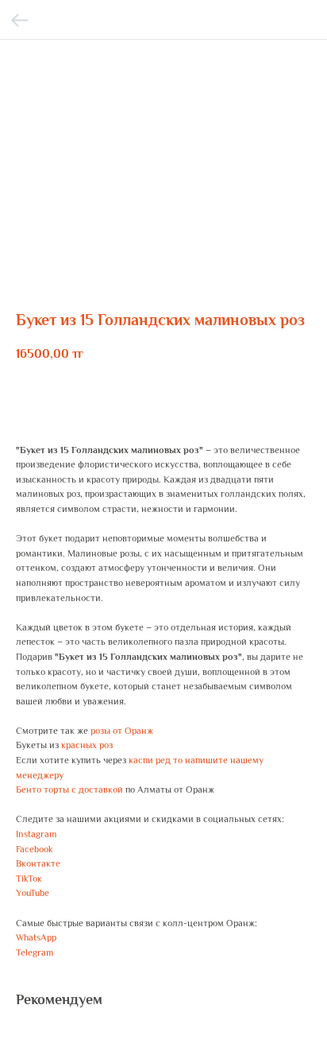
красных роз (87, 745)
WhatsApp (36, 937)
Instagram (36, 834)
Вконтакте (38, 863)
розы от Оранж (121, 730)
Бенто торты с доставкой (69, 789)
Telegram (34, 952)
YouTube (32, 892)
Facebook (34, 849)
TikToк (29, 878)
